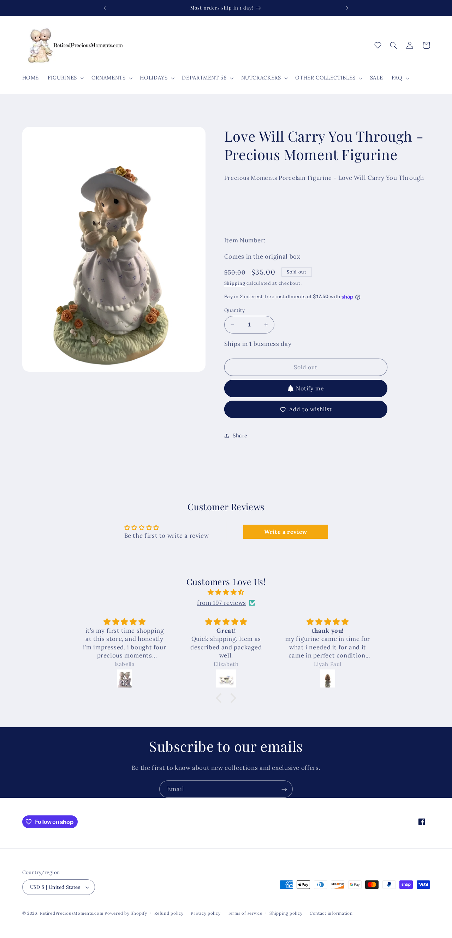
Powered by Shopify (126, 913)
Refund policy (169, 913)
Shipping (234, 283)
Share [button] (240, 435)
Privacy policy (205, 913)
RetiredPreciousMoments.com (71, 913)
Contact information (331, 913)
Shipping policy (285, 913)
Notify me (310, 388)
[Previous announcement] (105, 8)
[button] (65, 78)
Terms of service (245, 913)
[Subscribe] (284, 789)
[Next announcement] (347, 8)
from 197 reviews (221, 603)
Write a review (285, 531)
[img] (226, 592)
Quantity (234, 310)
